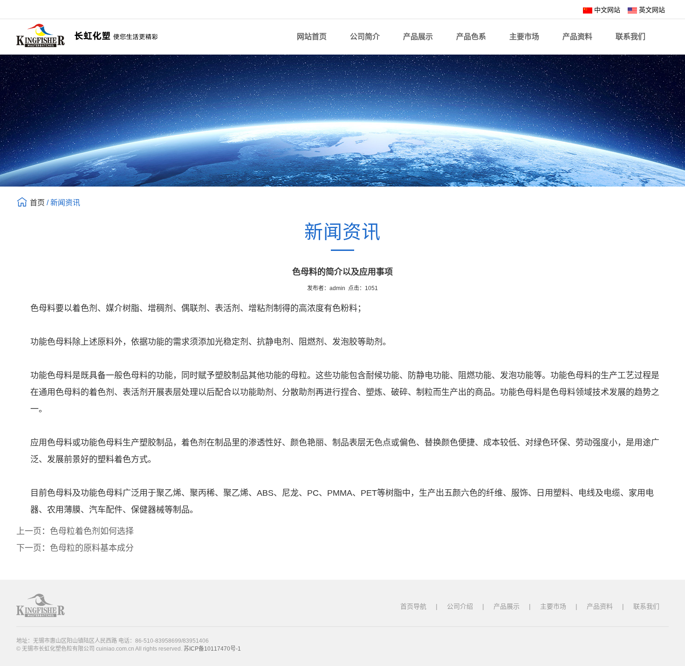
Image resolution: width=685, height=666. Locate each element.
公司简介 (365, 37)
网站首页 (312, 37)
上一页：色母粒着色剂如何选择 (75, 531)
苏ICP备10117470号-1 (212, 648)
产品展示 (418, 37)
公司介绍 (460, 606)
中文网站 (606, 10)
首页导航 (413, 606)
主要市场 (524, 37)
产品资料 (577, 37)
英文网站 (651, 10)
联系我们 (630, 37)
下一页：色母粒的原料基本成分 (75, 548)
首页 (37, 203)
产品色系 (471, 37)
